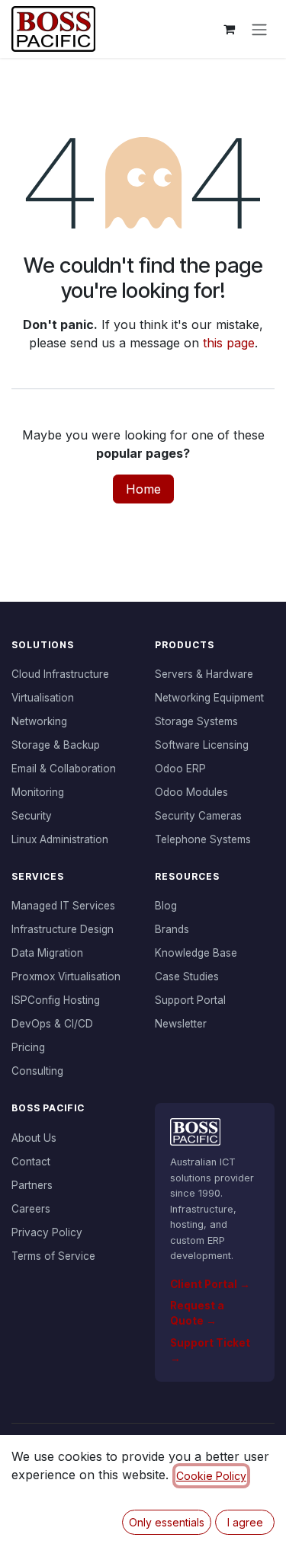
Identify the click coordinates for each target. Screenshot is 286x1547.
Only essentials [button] (166, 1522)
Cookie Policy (211, 1475)
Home (143, 489)
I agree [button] (245, 1522)
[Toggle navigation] (259, 29)
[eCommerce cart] (229, 29)
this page (229, 342)
